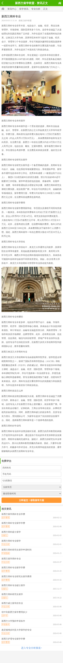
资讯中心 (12, 9)
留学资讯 (23, 9)
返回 (2, 3)
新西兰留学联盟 (25, 20)
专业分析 (35, 9)
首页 (59, 3)
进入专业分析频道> (31, 648)
